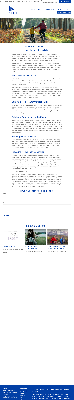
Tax (21, 397)
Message (5, 203)
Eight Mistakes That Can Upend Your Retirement (56, 247)
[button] (32, 9)
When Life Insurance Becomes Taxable (32, 247)
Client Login (66, 1)
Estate (22, 393)
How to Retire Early (9, 246)
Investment (23, 392)
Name (4, 193)
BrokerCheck (35, 391)
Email (39, 193)
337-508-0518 (35, 1)
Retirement (23, 390)
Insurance (23, 395)
